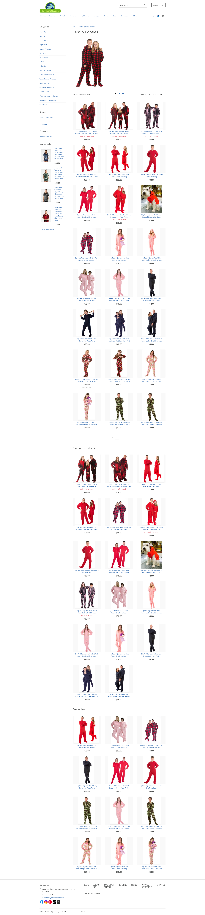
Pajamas (42, 36)
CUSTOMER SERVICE (109, 886)
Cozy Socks (43, 105)
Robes (42, 62)
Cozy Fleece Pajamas (47, 87)
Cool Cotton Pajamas (47, 75)
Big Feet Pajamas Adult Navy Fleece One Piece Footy (151, 299)
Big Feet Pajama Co (46, 117)
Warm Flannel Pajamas (48, 79)
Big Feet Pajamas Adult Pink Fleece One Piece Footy (87, 299)
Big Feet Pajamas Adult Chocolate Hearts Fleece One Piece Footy (87, 380)
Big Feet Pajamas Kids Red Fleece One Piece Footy (151, 175)
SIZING (134, 885)
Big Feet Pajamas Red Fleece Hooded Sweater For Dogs (151, 216)
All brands (43, 125)
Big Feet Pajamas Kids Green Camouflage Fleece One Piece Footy (151, 424)
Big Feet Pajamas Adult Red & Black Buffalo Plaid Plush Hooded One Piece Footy (86, 133)
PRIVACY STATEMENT (147, 886)
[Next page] (125, 437)
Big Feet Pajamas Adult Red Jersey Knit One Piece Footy (86, 216)
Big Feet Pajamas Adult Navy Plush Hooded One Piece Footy (151, 340)
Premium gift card (46, 136)
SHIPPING (161, 885)
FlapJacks (43, 53)
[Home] (50, 7)
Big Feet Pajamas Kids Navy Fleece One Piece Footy (86, 340)
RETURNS (123, 885)
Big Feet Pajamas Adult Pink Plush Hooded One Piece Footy (151, 259)
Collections (43, 66)
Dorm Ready (44, 32)
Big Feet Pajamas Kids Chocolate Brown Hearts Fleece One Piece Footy (119, 381)
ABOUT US (96, 886)
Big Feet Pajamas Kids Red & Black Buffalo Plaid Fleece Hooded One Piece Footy (119, 133)
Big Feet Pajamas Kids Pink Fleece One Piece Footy (119, 259)
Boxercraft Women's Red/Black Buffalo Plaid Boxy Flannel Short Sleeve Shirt (58, 213)
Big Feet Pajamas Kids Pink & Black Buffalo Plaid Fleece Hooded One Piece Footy (151, 133)
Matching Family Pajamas (49, 96)
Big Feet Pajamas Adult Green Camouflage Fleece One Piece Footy (119, 424)
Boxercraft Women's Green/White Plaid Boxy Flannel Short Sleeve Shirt (59, 173)
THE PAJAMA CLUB (92, 893)
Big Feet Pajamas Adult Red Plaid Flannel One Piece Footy (86, 259)
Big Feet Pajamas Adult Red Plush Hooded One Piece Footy (86, 175)
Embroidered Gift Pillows (48, 100)
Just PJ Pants (44, 40)
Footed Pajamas (45, 49)
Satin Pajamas (45, 83)
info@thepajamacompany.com (53, 898)
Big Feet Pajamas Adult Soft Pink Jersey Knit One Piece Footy (119, 299)
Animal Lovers (45, 92)
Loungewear (44, 58)
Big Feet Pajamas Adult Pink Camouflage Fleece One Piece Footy (151, 381)
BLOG (86, 885)
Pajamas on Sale (45, 70)
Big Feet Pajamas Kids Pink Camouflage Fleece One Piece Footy (86, 424)
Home (74, 27)
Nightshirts (44, 45)
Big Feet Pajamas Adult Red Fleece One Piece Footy (119, 175)
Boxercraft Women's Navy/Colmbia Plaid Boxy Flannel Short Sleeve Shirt (59, 153)
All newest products (47, 229)
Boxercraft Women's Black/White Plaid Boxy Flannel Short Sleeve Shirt (59, 193)
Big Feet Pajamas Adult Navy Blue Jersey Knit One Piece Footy (119, 340)
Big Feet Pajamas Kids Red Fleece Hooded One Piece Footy (119, 216)
